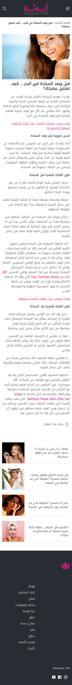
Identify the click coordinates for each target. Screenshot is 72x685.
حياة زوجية (29, 611)
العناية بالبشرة (62, 22)
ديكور (31, 636)
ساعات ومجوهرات (25, 605)
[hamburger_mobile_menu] (66, 8)
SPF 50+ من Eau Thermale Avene (36, 274)
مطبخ (32, 598)
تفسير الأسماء (26, 642)
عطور (32, 617)
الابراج (31, 648)
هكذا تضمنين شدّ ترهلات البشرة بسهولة (44, 298)
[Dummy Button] (18, 8)
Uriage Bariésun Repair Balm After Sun (42, 396)
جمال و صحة (28, 623)
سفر (32, 629)
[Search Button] (3, 8)
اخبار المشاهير (26, 592)
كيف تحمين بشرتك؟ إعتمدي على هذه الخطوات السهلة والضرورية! (41, 125)
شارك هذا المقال (53, 424)
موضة (31, 586)
